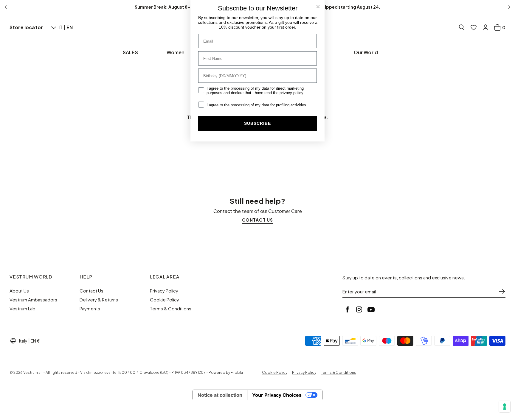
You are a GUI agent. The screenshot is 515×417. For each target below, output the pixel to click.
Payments (90, 308)
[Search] (461, 27)
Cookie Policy (164, 299)
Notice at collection (220, 395)
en (69, 27)
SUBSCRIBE (257, 123)
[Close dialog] (318, 6)
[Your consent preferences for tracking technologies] (504, 406)
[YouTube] (371, 309)
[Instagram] (359, 309)
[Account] (485, 27)
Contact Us (91, 290)
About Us (19, 290)
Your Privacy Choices (277, 395)
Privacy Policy (164, 290)
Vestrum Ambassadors (33, 299)
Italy (23, 340)
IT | (62, 27)
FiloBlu (237, 372)
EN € (35, 340)
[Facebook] (347, 309)
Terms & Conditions (170, 308)
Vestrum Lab (22, 308)
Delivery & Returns (99, 299)
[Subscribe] (501, 291)
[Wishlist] (473, 27)
